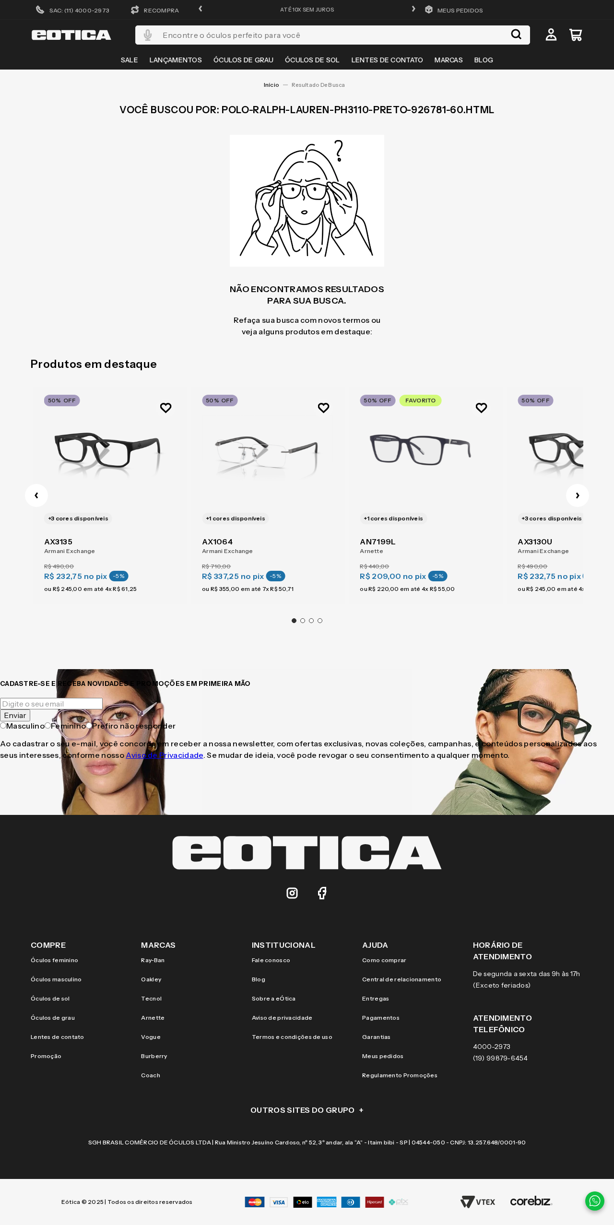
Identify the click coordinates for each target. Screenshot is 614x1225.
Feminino (68, 725)
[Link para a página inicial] (271, 85)
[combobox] (332, 35)
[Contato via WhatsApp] (594, 1201)
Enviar (15, 715)
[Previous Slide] (36, 495)
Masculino (25, 725)
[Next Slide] (577, 495)
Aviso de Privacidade (164, 755)
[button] (200, 9)
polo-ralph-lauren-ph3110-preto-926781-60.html (321, 85)
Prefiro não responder (134, 725)
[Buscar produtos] (516, 35)
